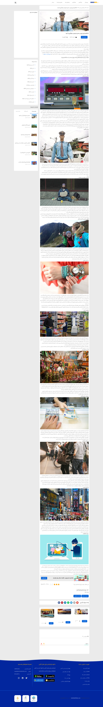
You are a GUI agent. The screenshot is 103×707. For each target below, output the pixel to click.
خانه (88, 8)
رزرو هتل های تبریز (20, 43)
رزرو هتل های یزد (20, 54)
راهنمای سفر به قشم (32, 51)
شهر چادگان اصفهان (26, 125)
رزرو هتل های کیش (32, 32)
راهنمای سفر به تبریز (20, 40)
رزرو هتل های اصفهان (20, 32)
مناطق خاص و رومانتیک (29, 99)
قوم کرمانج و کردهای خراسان (24, 162)
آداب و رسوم (31, 65)
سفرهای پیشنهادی (30, 89)
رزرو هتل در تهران (47, 54)
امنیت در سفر (85, 596)
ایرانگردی (80, 2)
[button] (15, 3)
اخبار (33, 68)
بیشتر (53, 2)
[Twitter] (26, 678)
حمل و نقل (32, 82)
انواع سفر (32, 72)
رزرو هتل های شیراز (32, 43)
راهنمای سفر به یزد (20, 51)
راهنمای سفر (67, 2)
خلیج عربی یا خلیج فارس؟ (25, 153)
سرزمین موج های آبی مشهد (24, 115)
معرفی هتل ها (59, 2)
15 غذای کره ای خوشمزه (25, 135)
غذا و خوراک (31, 95)
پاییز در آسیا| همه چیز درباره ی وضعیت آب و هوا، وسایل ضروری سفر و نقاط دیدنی (64, 617)
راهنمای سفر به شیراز (32, 40)
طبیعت (32, 92)
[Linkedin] (22, 678)
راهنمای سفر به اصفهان (20, 29)
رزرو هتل (86, 2)
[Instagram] (19, 678)
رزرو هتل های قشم (32, 54)
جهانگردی (74, 2)
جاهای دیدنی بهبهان (49, 619)
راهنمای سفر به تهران (32, 18)
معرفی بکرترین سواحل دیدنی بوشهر (22, 143)
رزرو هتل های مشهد (20, 21)
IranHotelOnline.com (75, 698)
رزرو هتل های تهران (32, 21)
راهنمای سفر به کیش (32, 29)
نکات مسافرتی (77, 596)
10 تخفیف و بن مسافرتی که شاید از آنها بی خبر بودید (82, 616)
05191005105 (17, 669)
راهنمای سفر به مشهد (20, 18)
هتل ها (32, 102)
